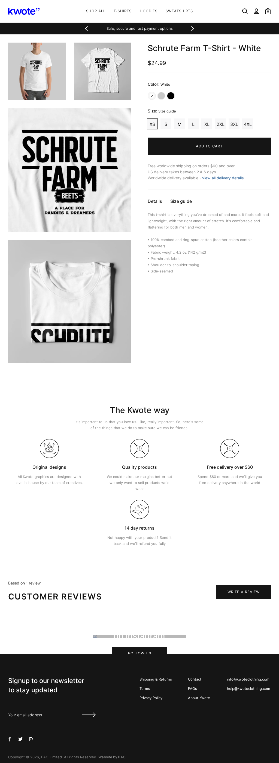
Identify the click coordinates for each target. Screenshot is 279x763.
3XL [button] (234, 124)
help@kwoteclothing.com (248, 688)
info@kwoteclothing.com (248, 679)
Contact (194, 679)
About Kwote (199, 698)
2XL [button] (221, 124)
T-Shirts (123, 11)
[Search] (245, 11)
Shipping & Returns (156, 679)
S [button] (166, 124)
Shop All (95, 11)
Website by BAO (112, 757)
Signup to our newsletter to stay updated (46, 685)
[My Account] (256, 11)
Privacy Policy (151, 698)
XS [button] (152, 124)
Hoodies (148, 11)
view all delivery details (223, 178)
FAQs (192, 688)
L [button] (193, 124)
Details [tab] (155, 201)
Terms (145, 688)
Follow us (139, 652)
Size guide (167, 111)
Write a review (244, 592)
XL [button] (207, 124)
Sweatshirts (179, 11)
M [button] (179, 124)
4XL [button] (248, 124)
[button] (86, 28)
